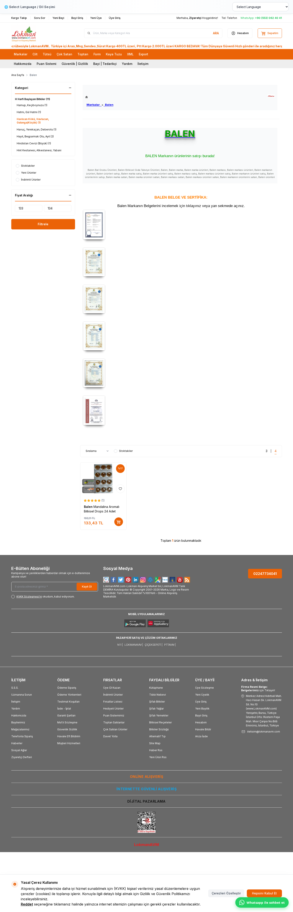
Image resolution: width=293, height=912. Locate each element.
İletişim (142, 64)
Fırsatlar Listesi (112, 701)
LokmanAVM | (133, 644)
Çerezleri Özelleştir (226, 893)
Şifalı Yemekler (158, 715)
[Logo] (37, 33)
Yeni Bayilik (202, 708)
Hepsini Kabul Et (264, 893)
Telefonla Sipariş (22, 736)
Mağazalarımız (20, 729)
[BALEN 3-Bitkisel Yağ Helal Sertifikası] (181, 373)
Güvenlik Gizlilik (67, 729)
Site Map (154, 743)
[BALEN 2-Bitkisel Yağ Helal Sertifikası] (181, 336)
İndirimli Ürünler (113, 694)
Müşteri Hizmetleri (68, 743)
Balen (108, 104)
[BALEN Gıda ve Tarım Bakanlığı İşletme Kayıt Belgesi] (181, 224)
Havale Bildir (203, 729)
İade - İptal (64, 708)
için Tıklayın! (258, 688)
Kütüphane (156, 687)
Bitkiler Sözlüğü (159, 729)
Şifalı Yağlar (156, 708)
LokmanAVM (146, 844)
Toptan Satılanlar (113, 722)
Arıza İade (201, 736)
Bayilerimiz (18, 722)
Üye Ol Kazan (111, 687)
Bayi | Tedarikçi (105, 64)
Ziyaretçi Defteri (21, 757)
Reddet (27, 904)
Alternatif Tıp (157, 736)
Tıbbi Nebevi (157, 694)
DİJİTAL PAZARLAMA (146, 801)
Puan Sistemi (46, 64)
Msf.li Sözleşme (67, 722)
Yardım (127, 64)
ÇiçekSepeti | (153, 644)
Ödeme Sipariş (66, 687)
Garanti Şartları (66, 715)
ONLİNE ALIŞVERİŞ (146, 776)
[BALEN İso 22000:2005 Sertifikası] (181, 410)
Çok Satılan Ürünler (115, 729)
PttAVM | (170, 644)
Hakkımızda (22, 64)
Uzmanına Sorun (21, 694)
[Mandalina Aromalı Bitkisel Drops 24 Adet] (103, 479)
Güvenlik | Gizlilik (75, 64)
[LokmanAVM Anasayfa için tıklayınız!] (99, 97)
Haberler (16, 743)
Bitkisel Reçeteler (160, 722)
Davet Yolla (110, 736)
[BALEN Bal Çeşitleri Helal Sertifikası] (181, 262)
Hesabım (201, 722)
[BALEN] (271, 96)
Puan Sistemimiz (113, 715)
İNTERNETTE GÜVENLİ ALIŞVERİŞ (146, 789)
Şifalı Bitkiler (157, 701)
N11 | (120, 644)
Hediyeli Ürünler (113, 708)
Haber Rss (155, 750)
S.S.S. (14, 687)
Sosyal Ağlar (19, 750)
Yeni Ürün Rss (158, 757)
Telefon (232, 18)
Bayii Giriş (201, 715)
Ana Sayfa (17, 75)
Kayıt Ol (87, 586)
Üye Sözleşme (204, 687)
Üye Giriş (200, 701)
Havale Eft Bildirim (68, 736)
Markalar (94, 104)
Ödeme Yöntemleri (69, 694)
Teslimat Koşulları (68, 701)
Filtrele (43, 224)
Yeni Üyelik (202, 694)
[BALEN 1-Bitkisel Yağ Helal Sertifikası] (181, 299)
